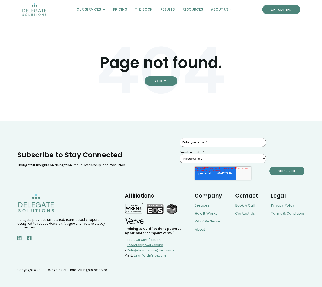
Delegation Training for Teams (150, 250)
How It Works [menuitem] (206, 213)
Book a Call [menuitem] (245, 205)
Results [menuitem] (167, 9)
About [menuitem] (200, 229)
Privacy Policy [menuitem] (283, 205)
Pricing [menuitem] (120, 9)
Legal (278, 196)
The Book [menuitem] (143, 9)
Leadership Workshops (145, 245)
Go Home (161, 81)
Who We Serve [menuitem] (207, 221)
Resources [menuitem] (193, 9)
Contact (246, 196)
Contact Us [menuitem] (245, 213)
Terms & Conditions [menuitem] (288, 213)
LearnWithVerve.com (150, 255)
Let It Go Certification (144, 240)
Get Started (281, 9)
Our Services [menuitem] (88, 9)
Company (208, 196)
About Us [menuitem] (219, 9)
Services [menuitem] (202, 205)
